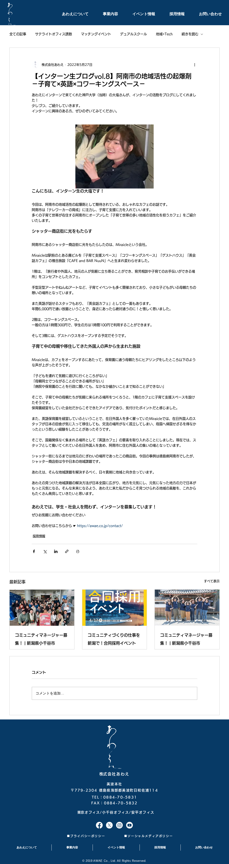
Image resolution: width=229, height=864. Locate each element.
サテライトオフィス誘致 (53, 34)
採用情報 (39, 536)
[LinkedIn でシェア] (56, 551)
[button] (70, 14)
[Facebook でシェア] (34, 551)
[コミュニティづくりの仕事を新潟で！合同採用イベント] (114, 608)
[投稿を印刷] (78, 551)
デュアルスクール (133, 34)
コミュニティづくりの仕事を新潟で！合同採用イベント (114, 639)
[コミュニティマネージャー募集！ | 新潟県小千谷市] (42, 608)
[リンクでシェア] (67, 551)
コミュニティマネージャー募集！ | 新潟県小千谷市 (41, 639)
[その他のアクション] (194, 64)
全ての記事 (17, 34)
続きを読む (190, 34)
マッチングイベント (96, 34)
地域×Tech (164, 34)
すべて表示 (212, 581)
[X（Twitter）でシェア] (45, 551)
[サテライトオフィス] (99, 825)
